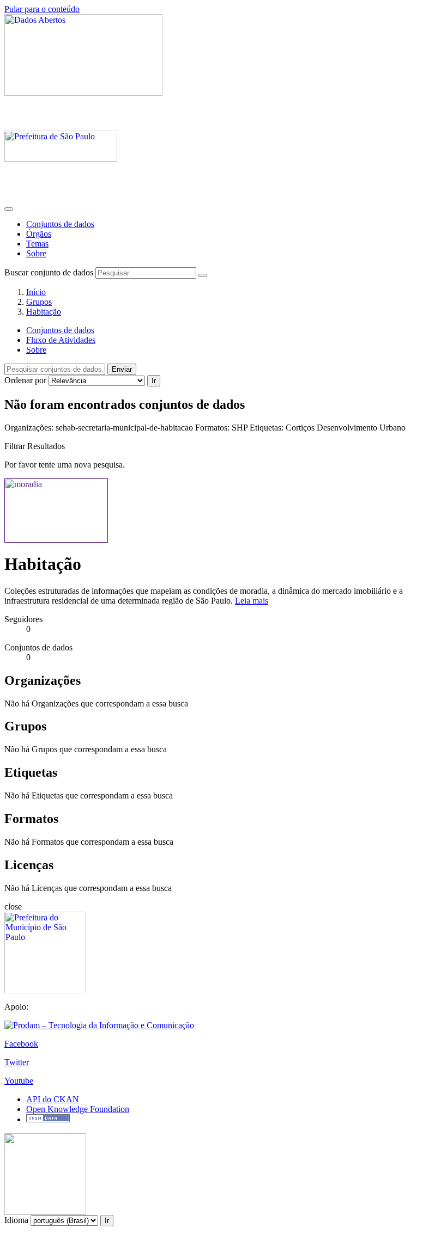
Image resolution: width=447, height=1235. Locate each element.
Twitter (16, 1062)
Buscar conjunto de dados (48, 272)
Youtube (18, 1080)
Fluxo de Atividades (60, 340)
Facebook (21, 1043)
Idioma (16, 1220)
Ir (154, 381)
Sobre (36, 253)
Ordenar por (25, 380)
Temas (37, 243)
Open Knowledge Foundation (77, 1109)
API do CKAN (52, 1099)
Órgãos (38, 233)
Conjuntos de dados (60, 224)
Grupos (39, 301)
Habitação (43, 311)
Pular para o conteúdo (42, 9)
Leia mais (251, 600)
